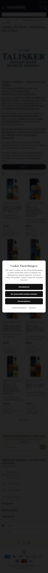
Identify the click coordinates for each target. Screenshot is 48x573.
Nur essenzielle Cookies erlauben (24, 294)
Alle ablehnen (24, 287)
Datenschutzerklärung (19, 307)
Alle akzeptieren (24, 301)
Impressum (32, 307)
